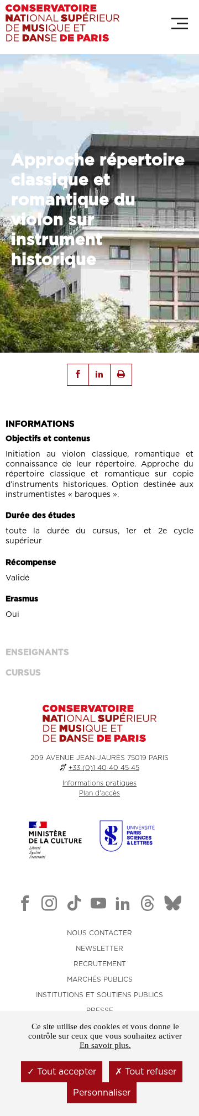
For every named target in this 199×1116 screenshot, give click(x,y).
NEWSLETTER (99, 948)
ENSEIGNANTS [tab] (37, 652)
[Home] (62, 23)
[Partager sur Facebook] (78, 375)
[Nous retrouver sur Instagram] (49, 905)
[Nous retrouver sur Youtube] (98, 905)
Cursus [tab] (23, 673)
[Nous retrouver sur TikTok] (74, 905)
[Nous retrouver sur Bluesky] (173, 905)
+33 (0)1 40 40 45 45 (104, 767)
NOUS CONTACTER (99, 933)
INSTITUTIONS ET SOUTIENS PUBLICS (99, 995)
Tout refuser (149, 1071)
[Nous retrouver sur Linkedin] (122, 905)
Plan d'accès (99, 793)
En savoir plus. (105, 1045)
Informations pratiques (99, 783)
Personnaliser (101, 1092)
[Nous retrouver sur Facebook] (25, 905)
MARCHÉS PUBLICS (100, 979)
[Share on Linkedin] (99, 375)
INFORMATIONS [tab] (40, 424)
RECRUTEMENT (100, 964)
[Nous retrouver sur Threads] (147, 905)
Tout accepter (65, 1071)
